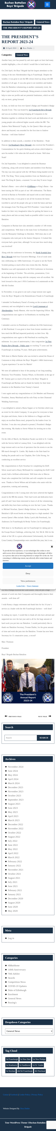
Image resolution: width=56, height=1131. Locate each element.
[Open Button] (47, 4)
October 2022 (14, 832)
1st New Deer (25, 1059)
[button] (52, 546)
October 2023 (14, 795)
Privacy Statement (32, 586)
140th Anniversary (17, 969)
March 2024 (14, 783)
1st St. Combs (37, 1065)
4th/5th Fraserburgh (24, 1071)
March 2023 (14, 820)
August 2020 (14, 902)
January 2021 (14, 894)
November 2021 (15, 869)
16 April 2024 (11, 48)
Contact (6, 1095)
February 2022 (15, 861)
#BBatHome (14, 965)
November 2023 (15, 791)
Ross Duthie (27, 48)
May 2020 (13, 911)
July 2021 (12, 882)
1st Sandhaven (24, 1065)
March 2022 (14, 857)
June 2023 (13, 808)
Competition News (17, 982)
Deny (28, 573)
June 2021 (13, 886)
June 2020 (13, 906)
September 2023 (16, 799)
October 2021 (14, 874)
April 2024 (13, 779)
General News (43, 22)
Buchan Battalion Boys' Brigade (18, 22)
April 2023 (13, 816)
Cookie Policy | (25, 1095)
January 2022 (14, 865)
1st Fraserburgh (12, 1059)
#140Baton (31, 186)
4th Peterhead (40, 1071)
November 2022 (15, 828)
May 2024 (13, 775)
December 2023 (15, 787)
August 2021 (14, 878)
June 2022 (13, 845)
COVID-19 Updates (17, 986)
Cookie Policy (20, 586)
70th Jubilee (14, 973)
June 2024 (13, 771)
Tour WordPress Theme (16, 1123)
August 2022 (14, 836)
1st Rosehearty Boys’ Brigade (20, 145)
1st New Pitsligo (39, 1059)
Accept (28, 566)
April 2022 (13, 853)
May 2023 (13, 812)
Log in (11, 938)
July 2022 (12, 841)
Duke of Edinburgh (17, 990)
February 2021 (15, 890)
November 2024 (15, 766)
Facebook (14, 1095)
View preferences (28, 581)
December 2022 (15, 824)
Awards (11, 978)
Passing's (12, 1002)
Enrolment (13, 994)
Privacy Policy (37, 1095)
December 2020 (15, 898)
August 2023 (14, 804)
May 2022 (13, 849)
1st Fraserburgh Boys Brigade (40, 110)
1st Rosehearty (11, 1065)
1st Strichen (10, 1071)
